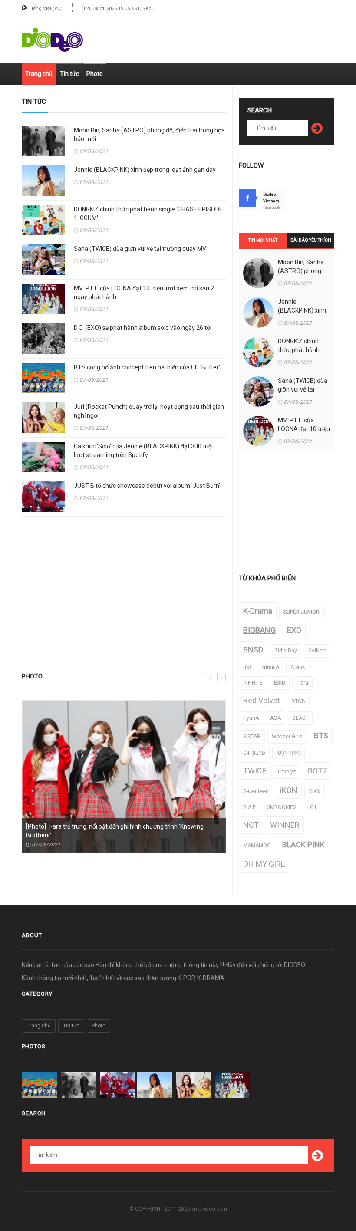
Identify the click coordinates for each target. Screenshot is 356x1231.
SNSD (253, 649)
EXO (294, 630)
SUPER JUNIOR (301, 612)
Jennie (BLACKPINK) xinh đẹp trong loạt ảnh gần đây (145, 169)
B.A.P (249, 807)
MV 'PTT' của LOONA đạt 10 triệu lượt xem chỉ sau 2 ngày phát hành (144, 292)
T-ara (302, 683)
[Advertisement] (232, 36)
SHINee (317, 651)
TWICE (255, 770)
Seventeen (256, 791)
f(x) (247, 667)
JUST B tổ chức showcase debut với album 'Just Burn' (147, 485)
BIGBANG (259, 630)
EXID (279, 683)
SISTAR (251, 737)
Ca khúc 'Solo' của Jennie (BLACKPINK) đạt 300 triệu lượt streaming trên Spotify (144, 450)
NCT (251, 824)
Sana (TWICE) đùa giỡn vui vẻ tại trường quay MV (140, 248)
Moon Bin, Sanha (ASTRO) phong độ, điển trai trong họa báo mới (149, 134)
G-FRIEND (254, 753)
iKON (288, 790)
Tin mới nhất (262, 240)
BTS (321, 735)
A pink (297, 667)
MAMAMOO (257, 846)
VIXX (314, 791)
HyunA (251, 718)
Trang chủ (39, 73)
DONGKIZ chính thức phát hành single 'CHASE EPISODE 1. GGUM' (148, 213)
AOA (275, 718)
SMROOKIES (281, 807)
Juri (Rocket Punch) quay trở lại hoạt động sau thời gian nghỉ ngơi (149, 411)
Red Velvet (261, 700)
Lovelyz (287, 772)
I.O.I (311, 807)
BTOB (298, 701)
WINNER (285, 824)
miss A (270, 667)
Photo (94, 73)
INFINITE (253, 683)
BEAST (300, 718)
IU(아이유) (288, 753)
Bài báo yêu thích (310, 240)
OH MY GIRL (264, 864)
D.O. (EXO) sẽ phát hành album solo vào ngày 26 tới (142, 327)
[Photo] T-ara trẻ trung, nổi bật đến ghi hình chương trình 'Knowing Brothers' (115, 831)
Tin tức (69, 73)
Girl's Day (285, 651)
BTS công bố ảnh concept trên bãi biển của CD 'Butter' (147, 367)
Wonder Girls (287, 737)
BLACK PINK (303, 844)
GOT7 (317, 770)
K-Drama (257, 611)
